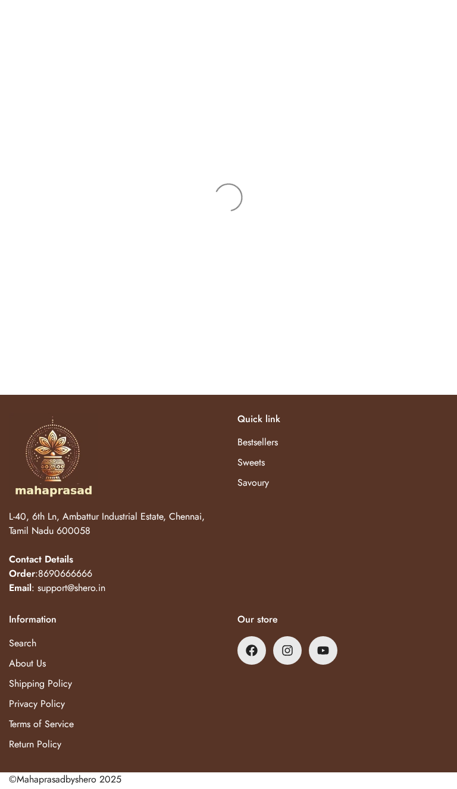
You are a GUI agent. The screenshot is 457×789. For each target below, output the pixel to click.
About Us (27, 663)
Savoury (253, 482)
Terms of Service (41, 724)
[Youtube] (323, 650)
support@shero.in (71, 588)
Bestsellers (257, 442)
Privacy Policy (37, 704)
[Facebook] (251, 650)
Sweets (251, 462)
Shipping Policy (40, 683)
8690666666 (65, 573)
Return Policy (35, 744)
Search (22, 643)
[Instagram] (287, 650)
